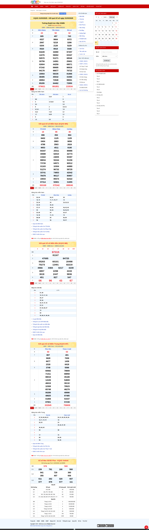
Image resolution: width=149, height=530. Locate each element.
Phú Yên (48, 349)
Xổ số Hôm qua (83, 13)
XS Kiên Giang (83, 77)
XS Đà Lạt (82, 82)
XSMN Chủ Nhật (50, 27)
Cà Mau (69, 129)
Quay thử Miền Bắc (37, 335)
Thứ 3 (98, 76)
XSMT (46, 6)
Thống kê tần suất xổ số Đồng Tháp (42, 229)
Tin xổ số (98, 6)
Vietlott (53, 6)
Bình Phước (82, 24)
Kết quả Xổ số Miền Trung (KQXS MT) (53, 344)
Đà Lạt (69, 30)
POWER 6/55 (82, 38)
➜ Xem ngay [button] (63, 13)
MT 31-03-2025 (59, 346)
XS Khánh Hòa (83, 69)
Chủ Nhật (99, 92)
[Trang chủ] (32, 6)
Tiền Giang (55, 30)
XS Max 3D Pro (101, 105)
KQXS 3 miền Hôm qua (39, 234)
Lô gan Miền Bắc (37, 319)
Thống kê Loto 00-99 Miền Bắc (41, 321)
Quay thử (76, 6)
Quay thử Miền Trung (38, 443)
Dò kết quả (106, 60)
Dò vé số (59, 521)
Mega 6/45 (52, 521)
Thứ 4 (98, 87)
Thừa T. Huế (67, 349)
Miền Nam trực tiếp (46, 238)
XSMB (36, 6)
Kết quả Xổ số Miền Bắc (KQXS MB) (53, 243)
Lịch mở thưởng (83, 90)
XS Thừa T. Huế (83, 66)
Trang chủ (32, 521)
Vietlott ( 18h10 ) (83, 85)
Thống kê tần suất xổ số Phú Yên (41, 446)
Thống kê (61, 6)
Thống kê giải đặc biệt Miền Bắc (41, 327)
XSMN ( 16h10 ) (83, 74)
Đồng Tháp (56, 129)
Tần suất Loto (82, 51)
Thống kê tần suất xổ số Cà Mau (41, 231)
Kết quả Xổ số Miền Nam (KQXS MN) (53, 124)
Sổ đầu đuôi (90, 6)
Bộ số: (97, 52)
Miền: (97, 56)
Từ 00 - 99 (82, 54)
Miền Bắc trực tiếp (45, 339)
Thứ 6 (98, 89)
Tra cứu (68, 6)
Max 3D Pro (82, 41)
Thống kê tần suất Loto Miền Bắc (41, 324)
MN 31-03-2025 (59, 126)
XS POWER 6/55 (101, 73)
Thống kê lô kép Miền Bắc (39, 329)
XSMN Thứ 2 (51, 126)
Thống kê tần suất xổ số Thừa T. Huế (42, 449)
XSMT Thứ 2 (51, 346)
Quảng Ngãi (82, 33)
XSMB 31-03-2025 (59, 245)
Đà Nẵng (81, 30)
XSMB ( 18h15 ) (83, 61)
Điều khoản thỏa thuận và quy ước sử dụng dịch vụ (41, 525)
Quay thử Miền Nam (38, 223)
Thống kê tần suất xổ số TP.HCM (41, 226)
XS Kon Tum (82, 71)
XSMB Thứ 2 (50, 245)
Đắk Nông (82, 36)
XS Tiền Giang (83, 79)
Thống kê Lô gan (66, 521)
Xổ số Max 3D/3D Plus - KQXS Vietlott (53, 461)
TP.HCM (43, 129)
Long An (81, 22)
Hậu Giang (82, 27)
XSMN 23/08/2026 (60, 27)
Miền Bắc (81, 16)
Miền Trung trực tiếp (46, 455)
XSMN (41, 6)
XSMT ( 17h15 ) (83, 63)
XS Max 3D (100, 95)
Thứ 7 (98, 81)
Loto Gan (81, 48)
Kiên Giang (42, 30)
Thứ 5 (98, 79)
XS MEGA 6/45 (83, 87)
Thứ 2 (98, 97)
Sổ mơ (82, 6)
